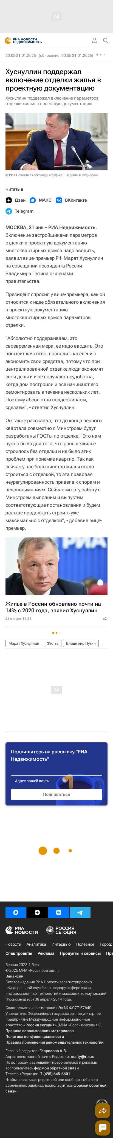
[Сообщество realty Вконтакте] (58, 912)
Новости (13, 944)
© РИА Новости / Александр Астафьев (34, 175)
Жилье (52, 643)
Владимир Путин (81, 643)
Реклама (46, 953)
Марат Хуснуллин (24, 643)
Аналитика (36, 944)
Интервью (61, 944)
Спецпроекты (18, 953)
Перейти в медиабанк (82, 175)
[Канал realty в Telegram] (80, 912)
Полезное (85, 944)
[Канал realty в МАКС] (15, 912)
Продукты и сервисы (80, 953)
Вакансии (14, 976)
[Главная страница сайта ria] (6, 40)
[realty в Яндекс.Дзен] (37, 912)
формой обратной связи (56, 1068)
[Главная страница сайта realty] (33, 40)
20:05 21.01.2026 (20, 55)
